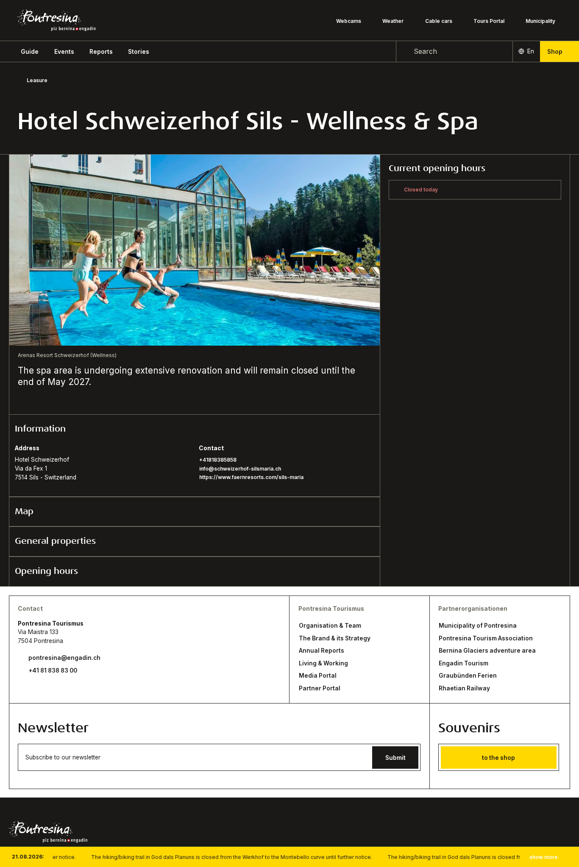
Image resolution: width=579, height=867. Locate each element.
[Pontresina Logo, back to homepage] (56, 20)
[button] (29, 51)
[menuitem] (64, 51)
